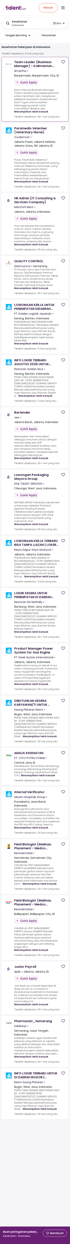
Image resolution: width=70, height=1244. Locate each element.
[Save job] (63, 62)
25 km (57, 23)
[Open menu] (63, 7)
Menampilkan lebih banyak (31, 111)
